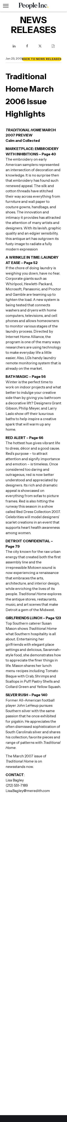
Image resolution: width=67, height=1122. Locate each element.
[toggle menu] (6, 6)
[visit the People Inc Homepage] (33, 5)
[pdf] (53, 46)
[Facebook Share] (27, 46)
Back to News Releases (41, 59)
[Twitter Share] (40, 46)
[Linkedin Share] (14, 46)
